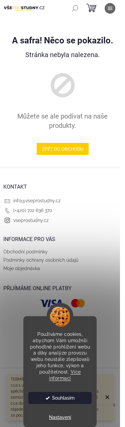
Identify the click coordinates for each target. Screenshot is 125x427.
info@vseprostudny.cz (37, 200)
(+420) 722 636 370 (32, 210)
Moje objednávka (21, 268)
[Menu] (110, 8)
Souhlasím (63, 398)
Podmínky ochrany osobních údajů (40, 260)
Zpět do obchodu (62, 149)
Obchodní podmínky (25, 251)
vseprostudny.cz (31, 220)
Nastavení (60, 417)
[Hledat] (75, 8)
